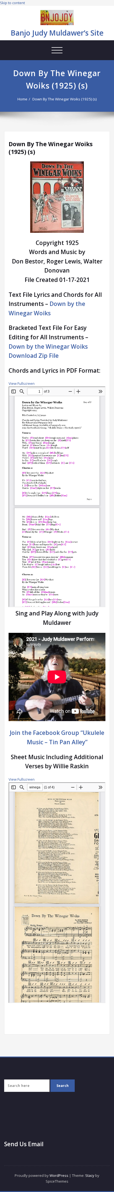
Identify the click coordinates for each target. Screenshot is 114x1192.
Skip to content (12, 2)
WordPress (59, 1175)
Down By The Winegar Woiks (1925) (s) (64, 99)
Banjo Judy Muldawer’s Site (57, 33)
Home (22, 99)
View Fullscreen (22, 383)
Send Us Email (23, 1144)
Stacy (89, 1175)
